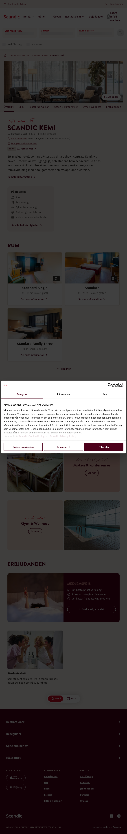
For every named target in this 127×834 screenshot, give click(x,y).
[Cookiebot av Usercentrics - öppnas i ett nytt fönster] (109, 385)
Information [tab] (63, 394)
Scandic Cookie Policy (31, 436)
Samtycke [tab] (22, 394)
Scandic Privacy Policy (63, 436)
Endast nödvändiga (23, 447)
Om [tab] (105, 394)
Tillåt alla (104, 447)
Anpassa (61, 447)
